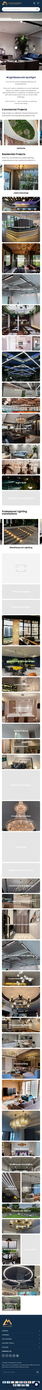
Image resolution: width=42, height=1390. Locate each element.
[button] (38, 3)
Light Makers (23, 1389)
